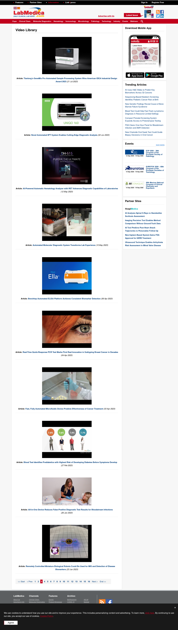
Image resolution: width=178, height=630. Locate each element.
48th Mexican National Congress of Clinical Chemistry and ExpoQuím (155, 185)
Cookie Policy (46, 615)
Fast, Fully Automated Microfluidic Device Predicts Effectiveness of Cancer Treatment (64, 408)
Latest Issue (132, 15)
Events (125, 21)
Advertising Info (18, 602)
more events (160, 145)
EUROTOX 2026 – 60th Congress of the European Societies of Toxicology (155, 169)
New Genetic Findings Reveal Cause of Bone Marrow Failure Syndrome (144, 105)
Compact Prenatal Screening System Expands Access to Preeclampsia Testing (143, 119)
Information (53, 2)
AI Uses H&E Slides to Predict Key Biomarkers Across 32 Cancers (140, 91)
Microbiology (83, 21)
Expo (15, 21)
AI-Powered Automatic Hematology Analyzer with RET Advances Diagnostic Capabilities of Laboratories (70, 188)
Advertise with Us (106, 15)
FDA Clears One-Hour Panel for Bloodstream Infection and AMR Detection (144, 126)
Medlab (86, 602)
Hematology (58, 21)
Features (19, 2)
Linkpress (70, 2)
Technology (106, 21)
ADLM (86, 599)
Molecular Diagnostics (42, 21)
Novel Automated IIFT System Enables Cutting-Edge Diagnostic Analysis (64, 134)
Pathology (95, 21)
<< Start (21, 581)
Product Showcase (55, 602)
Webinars (134, 21)
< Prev (30, 581)
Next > (95, 581)
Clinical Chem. (25, 21)
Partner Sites (36, 2)
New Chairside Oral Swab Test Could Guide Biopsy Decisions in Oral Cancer (143, 133)
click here (149, 612)
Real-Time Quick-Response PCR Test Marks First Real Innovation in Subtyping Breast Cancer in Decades (70, 352)
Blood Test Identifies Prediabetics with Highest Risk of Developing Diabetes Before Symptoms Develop (70, 462)
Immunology (71, 21)
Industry (116, 21)
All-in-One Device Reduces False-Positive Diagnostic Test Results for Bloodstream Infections (70, 509)
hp (79, 2)
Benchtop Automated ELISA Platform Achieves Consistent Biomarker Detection (64, 298)
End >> (103, 581)
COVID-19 (70, 602)
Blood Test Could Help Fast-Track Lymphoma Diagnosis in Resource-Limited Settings (144, 112)
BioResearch (71, 599)
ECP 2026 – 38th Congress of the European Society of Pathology (154, 153)
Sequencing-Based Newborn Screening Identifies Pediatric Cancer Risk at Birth (142, 98)
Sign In (144, 2)
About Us (16, 599)
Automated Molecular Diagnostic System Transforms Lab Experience (64, 245)
